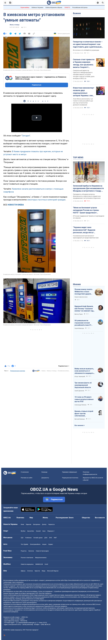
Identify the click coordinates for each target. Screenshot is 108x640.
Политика (20, 518)
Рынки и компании (27, 557)
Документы (45, 477)
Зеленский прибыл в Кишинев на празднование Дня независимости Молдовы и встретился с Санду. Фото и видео (88, 188)
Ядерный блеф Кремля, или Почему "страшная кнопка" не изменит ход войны (84, 308)
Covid (46, 564)
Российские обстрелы (80, 7)
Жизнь (45, 518)
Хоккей (38, 531)
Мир (31, 518)
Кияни (43, 371)
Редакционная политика (17, 371)
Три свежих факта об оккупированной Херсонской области (83, 385)
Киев (22, 524)
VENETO (67, 7)
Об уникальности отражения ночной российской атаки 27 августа (83, 323)
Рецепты (23, 551)
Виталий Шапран (80, 419)
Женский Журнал (53, 571)
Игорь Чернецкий (80, 376)
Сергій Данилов (79, 390)
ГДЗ (22, 537)
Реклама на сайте (26, 477)
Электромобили (35, 544)
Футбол (23, 531)
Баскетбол (30, 531)
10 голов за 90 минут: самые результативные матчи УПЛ (84, 399)
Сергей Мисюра (79, 328)
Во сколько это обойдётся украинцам (86, 50)
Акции (44, 544)
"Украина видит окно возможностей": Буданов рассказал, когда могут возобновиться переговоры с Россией (86, 230)
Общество (86, 518)
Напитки (31, 551)
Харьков (28, 524)
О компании (25, 472)
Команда (44, 472)
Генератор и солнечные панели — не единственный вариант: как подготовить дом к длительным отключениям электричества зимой (88, 44)
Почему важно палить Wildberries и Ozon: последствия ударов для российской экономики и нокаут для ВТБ (83, 291)
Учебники (28, 537)
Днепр (44, 524)
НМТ (55, 537)
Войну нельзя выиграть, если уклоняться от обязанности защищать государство (84, 371)
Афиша (23, 571)
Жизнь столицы (14, 24)
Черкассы (51, 524)
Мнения (77, 284)
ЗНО (50, 537)
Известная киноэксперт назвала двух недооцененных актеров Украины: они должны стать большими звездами (83, 92)
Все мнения (79, 425)
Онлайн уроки (38, 537)
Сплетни (30, 571)
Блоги (71, 518)
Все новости (100, 518)
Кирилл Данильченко (81, 297)
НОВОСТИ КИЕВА (16, 205)
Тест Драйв (24, 544)
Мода (43, 571)
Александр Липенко (80, 405)
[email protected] (28, 624)
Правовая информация (69, 472)
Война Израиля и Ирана (54, 7)
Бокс (44, 531)
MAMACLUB (39, 564)
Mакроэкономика (40, 557)
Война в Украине (37, 7)
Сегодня (26, 135)
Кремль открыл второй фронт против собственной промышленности (84, 413)
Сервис (50, 544)
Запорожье (36, 524)
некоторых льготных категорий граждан (46, 199)
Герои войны (24, 7)
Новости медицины (27, 564)
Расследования (62, 518)
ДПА (45, 537)
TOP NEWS (78, 157)
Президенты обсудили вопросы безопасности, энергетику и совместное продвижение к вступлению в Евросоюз (87, 196)
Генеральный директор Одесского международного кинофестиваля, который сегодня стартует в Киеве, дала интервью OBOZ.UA (83, 74)
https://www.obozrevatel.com (73, 580)
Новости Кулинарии (42, 551)
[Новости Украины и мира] (36, 371)
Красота (37, 571)
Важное (77, 13)
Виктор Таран (79, 314)
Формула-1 (50, 531)
